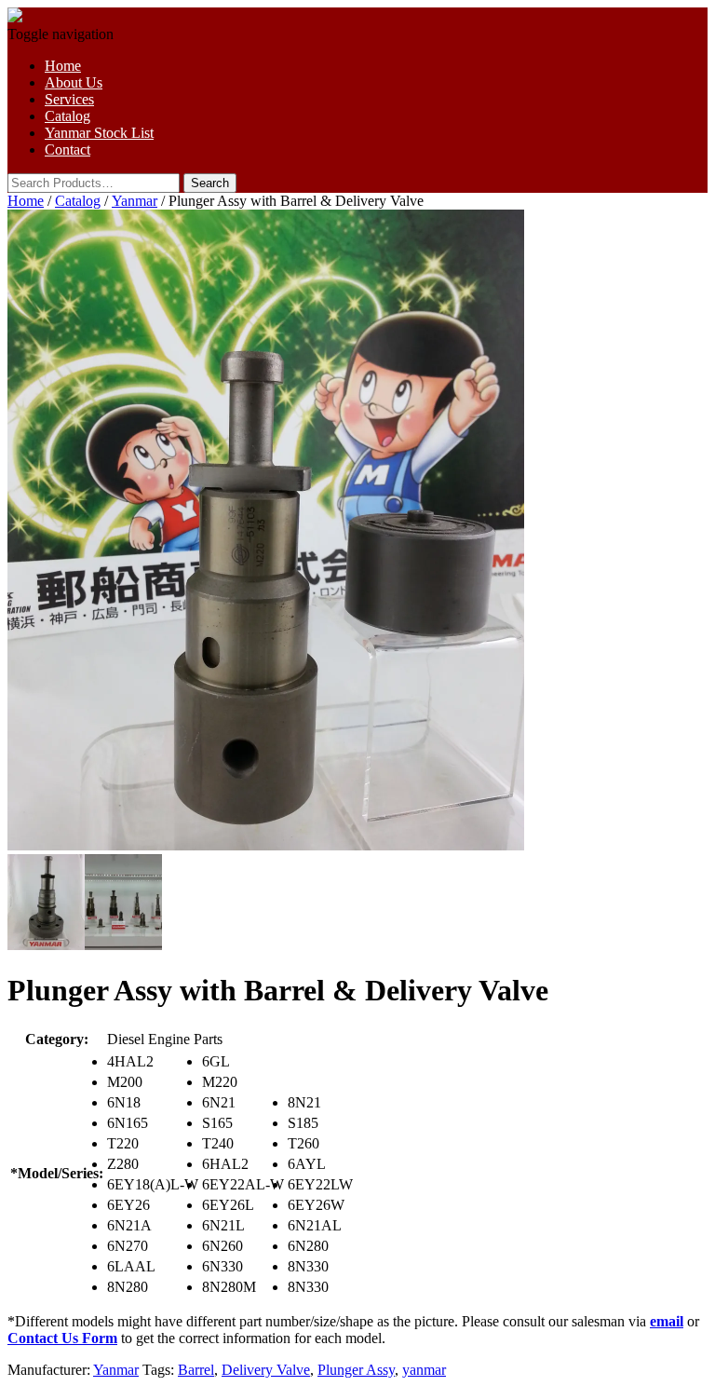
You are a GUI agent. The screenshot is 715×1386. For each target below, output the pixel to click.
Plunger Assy (356, 1370)
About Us (73, 82)
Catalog (67, 116)
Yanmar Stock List (99, 133)
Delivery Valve (266, 1370)
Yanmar (134, 201)
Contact (67, 149)
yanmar (424, 1370)
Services (69, 99)
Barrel (196, 1370)
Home (63, 66)
